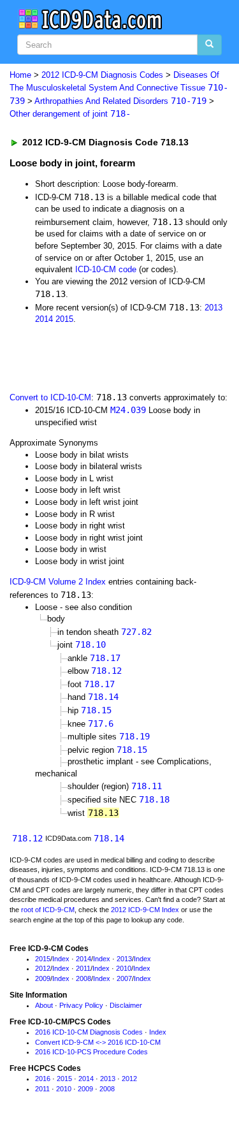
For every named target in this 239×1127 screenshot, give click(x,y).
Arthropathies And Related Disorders (120, 101)
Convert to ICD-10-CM (50, 397)
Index (60, 959)
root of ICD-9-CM (48, 909)
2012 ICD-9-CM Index (145, 909)
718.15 (96, 710)
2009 (42, 978)
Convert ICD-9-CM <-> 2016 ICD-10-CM (98, 1042)
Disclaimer (126, 1005)
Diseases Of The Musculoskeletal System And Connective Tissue (119, 88)
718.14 (103, 697)
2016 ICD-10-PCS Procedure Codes (91, 1052)
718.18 (154, 799)
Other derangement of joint (70, 114)
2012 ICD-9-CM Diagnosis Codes (102, 75)
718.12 (106, 670)
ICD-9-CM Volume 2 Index (58, 581)
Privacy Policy (81, 1005)
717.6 (100, 723)
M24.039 (128, 410)
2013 (213, 307)
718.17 (105, 658)
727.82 (136, 632)
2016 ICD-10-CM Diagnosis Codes (89, 1032)
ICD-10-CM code (105, 269)
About (44, 1005)
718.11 (146, 786)
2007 (124, 978)
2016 (42, 1078)
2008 (83, 978)
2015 (64, 319)
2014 (44, 319)
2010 (123, 968)
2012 (42, 968)
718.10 (90, 644)
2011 (83, 968)
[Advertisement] (102, 357)
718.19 (134, 736)
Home (20, 75)
